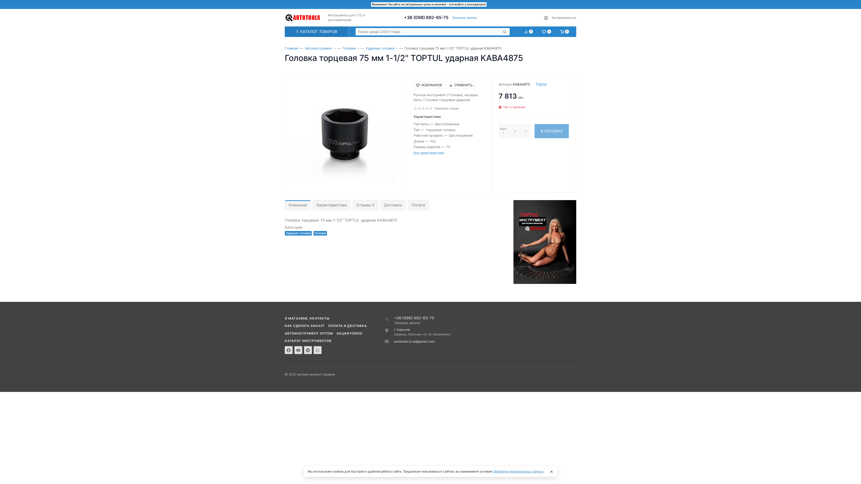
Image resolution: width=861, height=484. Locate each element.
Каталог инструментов (308, 341)
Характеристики (331, 205)
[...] (544, 242)
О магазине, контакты (307, 318)
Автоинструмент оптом (309, 333)
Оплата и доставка (347, 326)
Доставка (393, 205)
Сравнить (463, 85)
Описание (298, 205)
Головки (320, 233)
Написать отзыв (447, 108)
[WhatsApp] (318, 350)
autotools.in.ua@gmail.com (414, 341)
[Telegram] (308, 350)
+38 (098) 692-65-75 (426, 17)
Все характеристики (429, 153)
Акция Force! (350, 333)
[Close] (551, 472)
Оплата (418, 205)
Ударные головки (298, 233)
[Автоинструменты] (303, 18)
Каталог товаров (318, 31)
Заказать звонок (464, 17)
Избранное (432, 85)
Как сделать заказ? (305, 326)
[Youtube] (298, 350)
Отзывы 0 (365, 205)
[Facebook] (289, 350)
